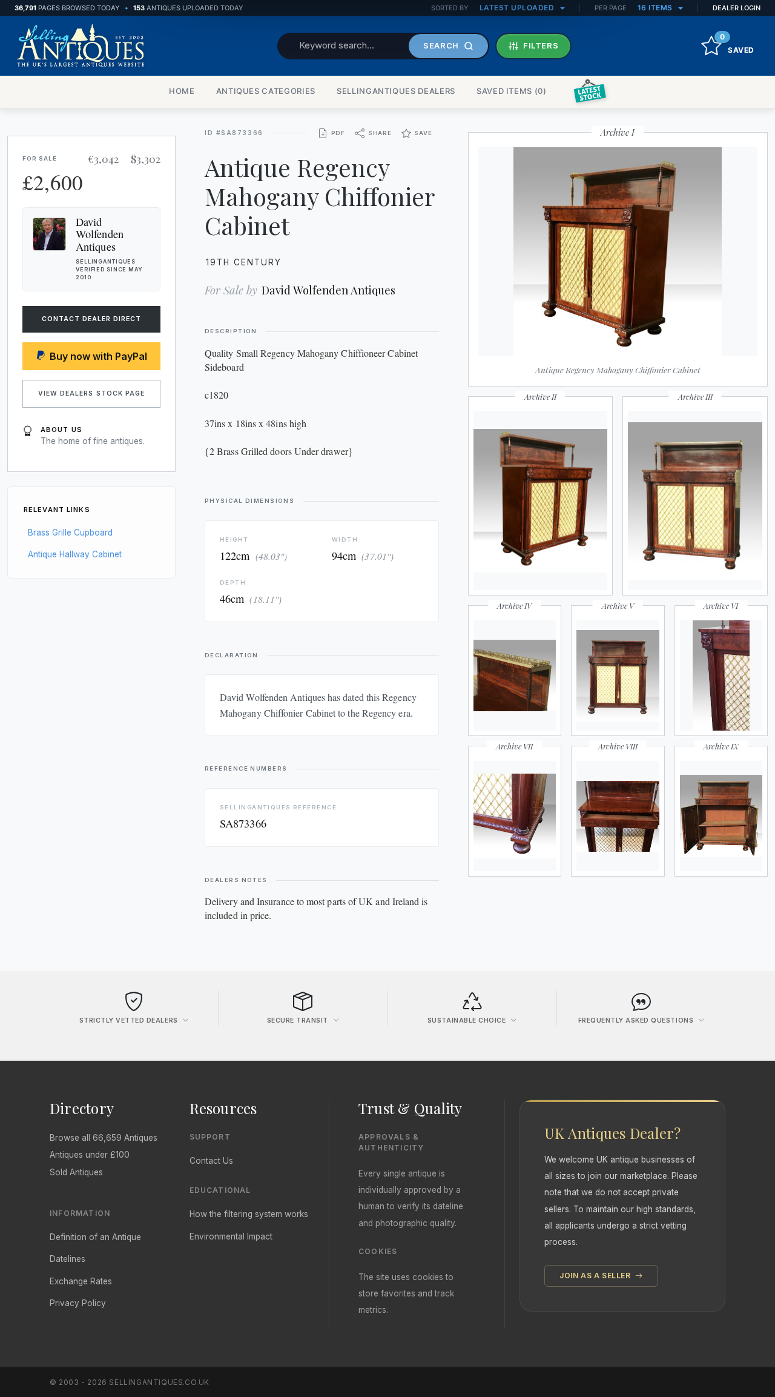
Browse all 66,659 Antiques (103, 1138)
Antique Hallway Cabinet (75, 554)
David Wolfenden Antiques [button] (100, 233)
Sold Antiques (76, 1172)
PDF (338, 133)
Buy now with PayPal (98, 356)
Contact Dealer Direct (92, 319)
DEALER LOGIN (736, 8)
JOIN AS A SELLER (596, 1275)
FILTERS (541, 45)
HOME (182, 91)
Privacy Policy (78, 1303)
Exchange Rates (81, 1281)
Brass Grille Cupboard (70, 532)
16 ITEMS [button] (656, 7)
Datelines (67, 1259)
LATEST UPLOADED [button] (518, 7)
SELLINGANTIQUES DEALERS (396, 91)
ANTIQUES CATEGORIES (265, 91)
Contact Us (211, 1161)
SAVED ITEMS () (512, 91)
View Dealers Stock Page (91, 393)
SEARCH (441, 45)
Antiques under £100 (90, 1155)
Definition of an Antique (95, 1237)
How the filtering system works (249, 1214)
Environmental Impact (231, 1236)
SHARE (380, 133)
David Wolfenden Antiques (328, 289)
